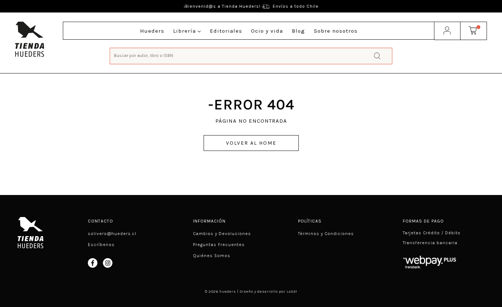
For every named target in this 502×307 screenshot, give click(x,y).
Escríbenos (101, 244)
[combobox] (251, 55)
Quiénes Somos (211, 255)
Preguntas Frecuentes (219, 244)
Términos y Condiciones (326, 233)
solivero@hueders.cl (112, 233)
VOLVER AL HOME (251, 143)
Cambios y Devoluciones (222, 233)
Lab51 (292, 291)
